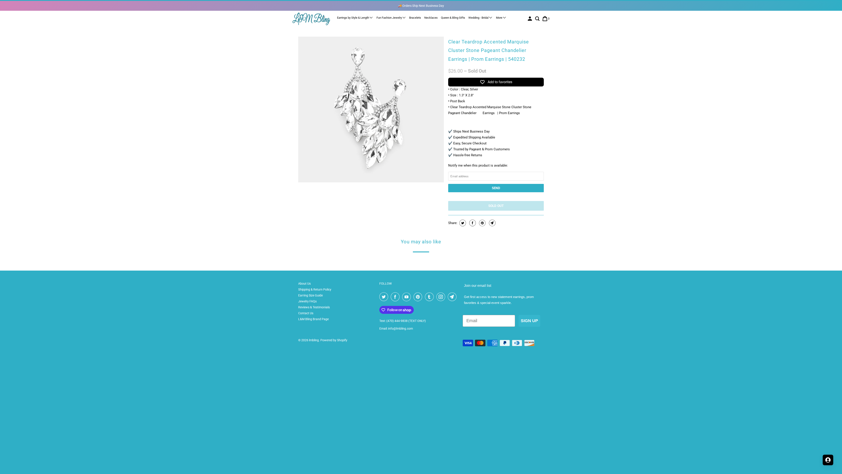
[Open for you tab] (828, 460)
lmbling (314, 340)
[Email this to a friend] (492, 223)
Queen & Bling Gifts (453, 17)
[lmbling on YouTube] (407, 297)
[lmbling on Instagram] (441, 297)
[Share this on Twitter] (462, 223)
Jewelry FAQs (307, 301)
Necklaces (431, 17)
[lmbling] (311, 19)
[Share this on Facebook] (472, 223)
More (499, 17)
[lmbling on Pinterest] (419, 297)
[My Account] (530, 18)
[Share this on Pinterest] (482, 223)
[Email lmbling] (453, 297)
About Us (304, 283)
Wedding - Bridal (478, 17)
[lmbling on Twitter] (384, 297)
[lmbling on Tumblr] (430, 297)
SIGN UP (529, 320)
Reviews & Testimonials (314, 307)
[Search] (537, 18)
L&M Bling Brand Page (313, 319)
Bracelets (415, 17)
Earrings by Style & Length (353, 17)
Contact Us (305, 313)
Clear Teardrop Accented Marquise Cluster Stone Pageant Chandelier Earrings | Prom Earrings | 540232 (488, 50)
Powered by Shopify (333, 340)
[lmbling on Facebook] (396, 297)
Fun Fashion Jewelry (389, 17)
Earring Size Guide (310, 295)
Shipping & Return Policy (314, 289)
